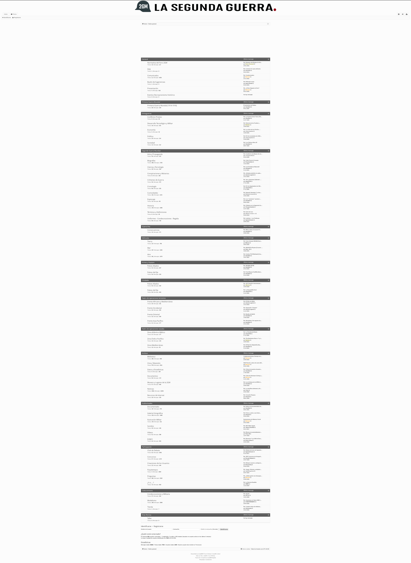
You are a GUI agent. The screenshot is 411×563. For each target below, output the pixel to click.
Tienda (150, 507)
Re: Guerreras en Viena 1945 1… (252, 500)
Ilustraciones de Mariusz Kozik (252, 419)
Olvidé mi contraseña (206, 529)
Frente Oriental (153, 314)
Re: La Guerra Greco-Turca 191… (252, 116)
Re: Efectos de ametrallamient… (252, 432)
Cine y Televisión (153, 363)
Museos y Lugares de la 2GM (158, 382)
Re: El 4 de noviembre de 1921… (252, 136)
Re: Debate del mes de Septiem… (252, 450)
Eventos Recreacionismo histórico (161, 95)
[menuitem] (398, 14)
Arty (202, 555)
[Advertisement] (205, 42)
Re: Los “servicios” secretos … (252, 199)
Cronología (151, 186)
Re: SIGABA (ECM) (248, 265)
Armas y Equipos (148, 262)
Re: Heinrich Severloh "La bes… (252, 192)
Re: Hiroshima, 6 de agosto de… (252, 320)
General (145, 59)
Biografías (151, 160)
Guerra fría (146, 227)
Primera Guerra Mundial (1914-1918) (162, 105)
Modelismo (151, 500)
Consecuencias (153, 230)
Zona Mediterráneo (155, 345)
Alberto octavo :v (250, 213)
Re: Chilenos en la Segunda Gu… (252, 205)
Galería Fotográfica (155, 413)
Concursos (151, 457)
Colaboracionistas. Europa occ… (252, 356)
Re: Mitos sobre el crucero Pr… (252, 229)
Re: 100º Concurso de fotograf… (252, 456)
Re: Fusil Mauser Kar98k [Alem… (252, 272)
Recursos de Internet (155, 395)
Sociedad (151, 143)
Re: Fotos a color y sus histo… (252, 413)
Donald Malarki (250, 458)
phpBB (201, 553)
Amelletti (248, 107)
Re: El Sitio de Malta (249, 301)
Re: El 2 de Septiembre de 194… (252, 186)
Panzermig (249, 464)
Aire (149, 254)
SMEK (247, 484)
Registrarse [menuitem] (407, 14)
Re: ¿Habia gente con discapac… (252, 476)
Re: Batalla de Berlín (249, 314)
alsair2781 (248, 181)
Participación (147, 447)
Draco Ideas (249, 440)
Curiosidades (152, 193)
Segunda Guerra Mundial (151, 151)
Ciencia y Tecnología (155, 167)
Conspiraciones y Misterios (158, 173)
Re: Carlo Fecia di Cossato (250, 160)
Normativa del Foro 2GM (157, 63)
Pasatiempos (152, 470)
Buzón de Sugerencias (156, 82)
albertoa (248, 285)
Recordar (215, 529)
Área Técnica (146, 515)
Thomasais (198, 544)
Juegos (150, 439)
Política (150, 136)
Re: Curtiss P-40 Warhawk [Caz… (252, 254)
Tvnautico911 (249, 155)
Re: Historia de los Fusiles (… (251, 123)
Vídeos (150, 432)
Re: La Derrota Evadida (249, 482)
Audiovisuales (147, 403)
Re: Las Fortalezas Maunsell (251, 166)
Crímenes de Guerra (155, 180)
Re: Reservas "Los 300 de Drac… (252, 438)
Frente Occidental (154, 308)
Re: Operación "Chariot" (250, 307)
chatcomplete (249, 131)
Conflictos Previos (154, 117)
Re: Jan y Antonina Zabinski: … (252, 179)
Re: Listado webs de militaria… (252, 506)
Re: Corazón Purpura (249, 395)
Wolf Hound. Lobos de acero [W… (253, 362)
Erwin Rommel (250, 64)
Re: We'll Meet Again (249, 425)
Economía (151, 130)
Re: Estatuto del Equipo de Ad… (252, 62)
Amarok (248, 396)
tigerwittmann (249, 220)
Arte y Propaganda (154, 154)
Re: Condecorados (248, 75)
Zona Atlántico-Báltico (156, 332)
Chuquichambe (250, 207)
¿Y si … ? (150, 482)
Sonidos (150, 426)
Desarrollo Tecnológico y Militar (160, 123)
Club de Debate (153, 450)
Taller (149, 518)
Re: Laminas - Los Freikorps (251, 218)
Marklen (248, 124)
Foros (14, 14)
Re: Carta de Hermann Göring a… (252, 375)
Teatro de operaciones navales (153, 329)
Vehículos (145, 238)
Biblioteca (151, 356)
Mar (149, 248)
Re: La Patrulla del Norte (250, 332)
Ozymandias (249, 162)
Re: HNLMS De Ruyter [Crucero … (253, 247)
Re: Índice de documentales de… (252, 406)
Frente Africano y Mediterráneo (160, 301)
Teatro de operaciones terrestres (154, 298)
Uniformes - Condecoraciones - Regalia (163, 218)
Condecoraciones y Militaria (158, 494)
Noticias (150, 389)
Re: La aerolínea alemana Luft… (252, 388)
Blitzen (247, 243)
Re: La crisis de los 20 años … (251, 129)
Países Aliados (153, 266)
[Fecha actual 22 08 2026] (268, 24)
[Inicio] (205, 6)
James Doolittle (250, 427)
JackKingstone (250, 471)
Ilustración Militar (154, 420)
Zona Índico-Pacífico (155, 339)
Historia (150, 206)
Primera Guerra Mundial (151, 102)
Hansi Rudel (249, 83)
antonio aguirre (250, 175)
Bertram (248, 76)
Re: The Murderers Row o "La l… (252, 338)
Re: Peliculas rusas (248, 81)
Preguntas (151, 476)
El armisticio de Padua (249, 105)
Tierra (149, 241)
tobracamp (249, 508)
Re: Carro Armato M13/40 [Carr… (252, 241)
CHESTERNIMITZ (250, 501)
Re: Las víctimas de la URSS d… (252, 382)
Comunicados (153, 75)
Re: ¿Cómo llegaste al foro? (251, 88)
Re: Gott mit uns (248, 211)
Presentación (152, 88)
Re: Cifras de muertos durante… (252, 369)
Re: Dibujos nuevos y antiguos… (252, 463)
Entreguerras (146, 113)
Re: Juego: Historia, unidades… (252, 469)
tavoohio (248, 70)
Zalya (247, 390)
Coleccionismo (147, 490)
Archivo (145, 353)
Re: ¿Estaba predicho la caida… (252, 173)
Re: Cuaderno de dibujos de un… (252, 154)
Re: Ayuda (246, 493)
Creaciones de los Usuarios (158, 463)
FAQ (149, 69)
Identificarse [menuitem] (403, 14)
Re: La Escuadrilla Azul (250, 289)
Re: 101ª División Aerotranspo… (252, 283)
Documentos (152, 376)
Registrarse (17, 17)
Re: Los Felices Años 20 (250, 142)
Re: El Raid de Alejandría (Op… (252, 345)
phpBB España (212, 557)
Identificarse (7, 17)
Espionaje (151, 199)
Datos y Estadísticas (155, 369)
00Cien (247, 495)
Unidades (145, 280)
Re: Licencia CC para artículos (252, 68)
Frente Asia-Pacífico (155, 321)
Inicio (5, 14)
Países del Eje (152, 272)
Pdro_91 (248, 249)
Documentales (153, 407)
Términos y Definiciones (157, 212)
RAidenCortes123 (250, 194)
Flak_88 (248, 433)
